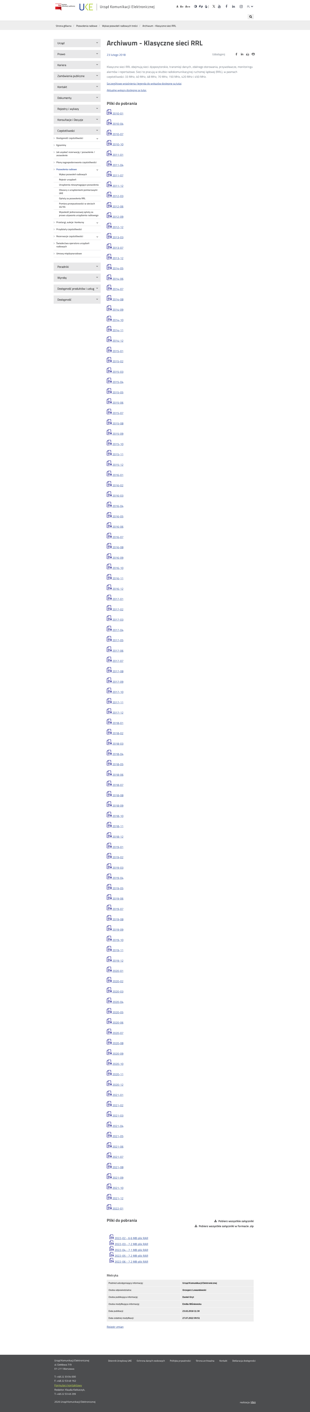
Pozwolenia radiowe (66, 169)
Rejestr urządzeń (67, 179)
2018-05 (117, 764)
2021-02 (117, 1105)
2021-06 (117, 1146)
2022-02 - (131, 1238)
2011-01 (117, 155)
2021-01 (117, 1095)
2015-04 (117, 382)
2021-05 (117, 1136)
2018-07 (117, 785)
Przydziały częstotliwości (69, 229)
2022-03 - (131, 1244)
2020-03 (117, 991)
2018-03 (117, 743)
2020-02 (117, 981)
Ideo (253, 1402)
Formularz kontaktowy (68, 1385)
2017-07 (117, 661)
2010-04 (117, 124)
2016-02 (117, 485)
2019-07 (117, 909)
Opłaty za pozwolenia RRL (72, 198)
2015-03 (117, 372)
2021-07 (117, 1157)
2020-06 (117, 1022)
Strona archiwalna (205, 1360)
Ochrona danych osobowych (151, 1360)
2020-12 (117, 1084)
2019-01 (117, 847)
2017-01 (117, 599)
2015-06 (117, 402)
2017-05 (117, 640)
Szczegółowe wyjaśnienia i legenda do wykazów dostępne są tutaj (144, 83)
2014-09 (117, 309)
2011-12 (117, 186)
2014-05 (117, 268)
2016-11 (117, 578)
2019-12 (117, 960)
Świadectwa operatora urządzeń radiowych (72, 245)
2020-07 (117, 1033)
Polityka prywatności (180, 1360)
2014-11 (117, 330)
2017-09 (117, 682)
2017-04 (117, 630)
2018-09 (117, 805)
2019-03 (117, 867)
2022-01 (117, 1208)
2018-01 (117, 723)
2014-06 (117, 279)
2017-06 (117, 650)
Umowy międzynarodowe (69, 253)
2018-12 (117, 836)
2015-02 (117, 361)
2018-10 (117, 816)
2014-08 (117, 299)
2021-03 (117, 1115)
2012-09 (117, 216)
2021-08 (117, 1167)
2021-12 (117, 1198)
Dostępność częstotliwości (69, 138)
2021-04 (117, 1126)
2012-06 (117, 206)
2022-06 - (131, 1261)
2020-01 (117, 971)
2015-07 (117, 413)
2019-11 (117, 950)
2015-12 (117, 465)
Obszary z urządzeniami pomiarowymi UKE (78, 191)
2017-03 (117, 619)
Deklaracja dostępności (244, 1360)
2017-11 (117, 702)
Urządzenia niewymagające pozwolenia (79, 184)
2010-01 (117, 113)
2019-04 (117, 878)
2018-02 (117, 733)
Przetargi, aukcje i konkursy (70, 222)
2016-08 (117, 547)
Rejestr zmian (115, 1327)
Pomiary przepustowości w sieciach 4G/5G (77, 205)
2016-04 (117, 506)
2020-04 (117, 1002)
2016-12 (117, 589)
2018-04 (117, 754)
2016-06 (117, 526)
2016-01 (117, 475)
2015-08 (117, 423)
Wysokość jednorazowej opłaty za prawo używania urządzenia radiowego (78, 213)
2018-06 (117, 774)
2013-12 (117, 258)
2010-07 (117, 134)
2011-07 (117, 175)
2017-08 (117, 671)
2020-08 (117, 1043)
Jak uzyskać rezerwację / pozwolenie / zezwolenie (75, 153)
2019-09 (117, 929)
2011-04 (117, 165)
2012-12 (117, 227)
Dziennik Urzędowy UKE (120, 1360)
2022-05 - (131, 1255)
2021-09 (117, 1177)
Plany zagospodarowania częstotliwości (76, 162)
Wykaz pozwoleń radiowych (73, 174)
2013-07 (117, 248)
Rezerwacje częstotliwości (69, 236)
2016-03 (117, 495)
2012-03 (117, 196)
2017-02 (117, 609)
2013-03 (117, 237)
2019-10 (117, 940)
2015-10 (117, 444)
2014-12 (117, 341)
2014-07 (117, 289)
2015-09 (117, 433)
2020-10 (117, 1064)
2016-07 (117, 537)
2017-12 (117, 712)
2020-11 (117, 1074)
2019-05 (117, 888)
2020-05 (117, 1012)
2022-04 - (131, 1250)
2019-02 (117, 857)
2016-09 (117, 558)
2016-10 (117, 568)
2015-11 (117, 454)
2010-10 (117, 144)
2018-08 (117, 795)
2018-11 (117, 826)
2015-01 (117, 351)
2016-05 (117, 516)
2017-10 (117, 692)
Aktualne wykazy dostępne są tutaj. (127, 90)
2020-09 (117, 1053)
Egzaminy (61, 145)
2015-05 (117, 392)
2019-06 (117, 898)
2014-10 (117, 320)
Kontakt (223, 1360)
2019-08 (117, 919)
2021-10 (117, 1188)
